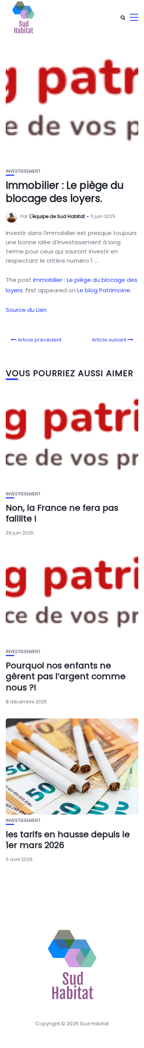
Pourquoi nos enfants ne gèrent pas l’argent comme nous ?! (66, 676)
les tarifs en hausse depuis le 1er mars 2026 (68, 839)
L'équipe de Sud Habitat (57, 216)
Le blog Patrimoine (103, 290)
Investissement (23, 171)
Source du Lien (26, 310)
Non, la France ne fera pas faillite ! (62, 513)
